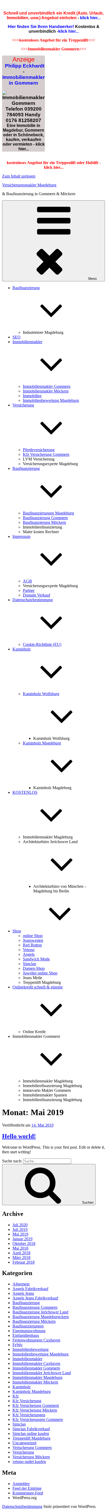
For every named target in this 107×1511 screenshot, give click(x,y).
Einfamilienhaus (25, 1335)
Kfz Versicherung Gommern (46, 454)
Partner (29, 590)
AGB (27, 581)
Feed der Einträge (27, 1488)
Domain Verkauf (36, 595)
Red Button (32, 945)
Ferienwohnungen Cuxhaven (36, 1340)
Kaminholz (21, 1387)
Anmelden (21, 1483)
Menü (92, 279)
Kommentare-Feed (27, 1493)
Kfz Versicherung (26, 1401)
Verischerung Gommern (32, 1447)
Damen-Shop (34, 968)
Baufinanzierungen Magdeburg (48, 513)
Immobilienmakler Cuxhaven (36, 1363)
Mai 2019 (20, 1234)
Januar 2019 (22, 1239)
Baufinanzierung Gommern (45, 518)
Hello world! (19, 1136)
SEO (16, 337)
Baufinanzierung (26, 1302)
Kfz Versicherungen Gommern (37, 1419)
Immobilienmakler (27, 1359)
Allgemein (21, 1284)
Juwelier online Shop (40, 973)
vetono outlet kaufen (29, 1461)
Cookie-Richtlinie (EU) (42, 644)
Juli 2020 (20, 1225)
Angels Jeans (23, 1293)
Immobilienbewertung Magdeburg (51, 400)
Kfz (15, 1396)
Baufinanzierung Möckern (44, 522)
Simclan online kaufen (30, 1433)
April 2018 (21, 1253)
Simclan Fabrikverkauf (31, 1429)
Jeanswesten (33, 940)
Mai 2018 (20, 1248)
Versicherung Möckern (31, 1457)
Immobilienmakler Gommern (46, 386)
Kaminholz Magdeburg (31, 1391)
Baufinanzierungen (28, 1326)
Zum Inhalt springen (18, 176)
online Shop (33, 935)
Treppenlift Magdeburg (31, 1438)
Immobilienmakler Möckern (46, 391)
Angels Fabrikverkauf (30, 1288)
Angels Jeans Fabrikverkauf (35, 1298)
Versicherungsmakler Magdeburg (29, 185)
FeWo (17, 1345)
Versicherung (23, 1452)
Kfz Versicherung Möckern (34, 1410)
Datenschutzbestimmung (22, 1506)
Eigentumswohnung (28, 1331)
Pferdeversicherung (39, 450)
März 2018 (21, 1257)
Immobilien (32, 396)
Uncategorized (24, 1443)
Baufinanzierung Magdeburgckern (40, 1316)
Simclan (29, 963)
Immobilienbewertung (30, 1349)
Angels (29, 954)
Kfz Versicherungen (28, 1415)
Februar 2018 (23, 1262)
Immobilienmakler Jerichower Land (41, 1373)
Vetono (29, 949)
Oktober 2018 (23, 1243)
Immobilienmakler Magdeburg (37, 1377)
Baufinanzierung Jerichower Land (40, 1312)
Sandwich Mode (36, 959)
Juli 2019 (20, 1229)
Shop (16, 931)
